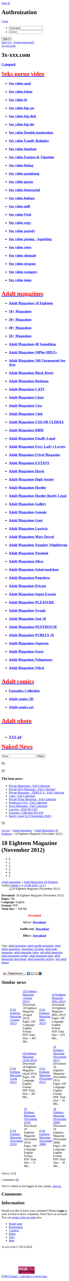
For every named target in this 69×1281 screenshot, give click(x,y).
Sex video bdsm (20, 91)
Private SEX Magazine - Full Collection (32, 789)
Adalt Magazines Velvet (26, 668)
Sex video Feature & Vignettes (31, 157)
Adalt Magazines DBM (26, 430)
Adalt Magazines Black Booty (31, 373)
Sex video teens (20, 280)
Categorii (8, 64)
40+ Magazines (20, 328)
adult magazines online (14, 955)
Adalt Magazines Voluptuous (30, 660)
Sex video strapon (22, 264)
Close (4, 21)
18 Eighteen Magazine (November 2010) (30, 1115)
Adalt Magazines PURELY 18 (31, 635)
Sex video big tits (21, 124)
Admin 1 (15, 885)
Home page (15, 1223)
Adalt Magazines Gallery (27, 504)
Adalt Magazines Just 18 (27, 619)
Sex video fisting (21, 165)
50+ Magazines (20, 336)
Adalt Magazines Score (26, 651)
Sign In (5, 3)
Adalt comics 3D (21, 699)
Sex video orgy (20, 223)
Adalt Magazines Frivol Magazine (34, 455)
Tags (11, 1237)
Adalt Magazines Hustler (27, 487)
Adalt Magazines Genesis (27, 512)
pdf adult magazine (51, 952)
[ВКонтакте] (29, 973)
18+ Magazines (20, 311)
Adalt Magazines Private (27, 586)
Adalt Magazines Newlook (28, 553)
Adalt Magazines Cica (25, 406)
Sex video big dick (22, 116)
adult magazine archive (40, 959)
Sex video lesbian (22, 198)
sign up (56, 1186)
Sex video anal (20, 83)
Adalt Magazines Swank (27, 610)
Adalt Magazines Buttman (29, 381)
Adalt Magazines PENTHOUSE (33, 627)
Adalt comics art (21, 707)
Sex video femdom (22, 149)
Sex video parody (22, 231)
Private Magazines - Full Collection (29, 785)
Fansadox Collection (24, 691)
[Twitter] (32, 973)
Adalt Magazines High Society (31, 479)
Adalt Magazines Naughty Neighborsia (38, 545)
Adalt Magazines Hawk (26, 471)
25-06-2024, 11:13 (35, 885)
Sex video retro (20, 247)
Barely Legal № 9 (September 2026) (30, 816)
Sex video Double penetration (31, 132)
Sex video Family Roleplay (29, 141)
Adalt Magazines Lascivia (28, 528)
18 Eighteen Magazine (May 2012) (59, 998)
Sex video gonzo (21, 182)
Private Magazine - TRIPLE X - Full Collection (36, 792)
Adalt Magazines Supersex (29, 643)
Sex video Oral (20, 214)
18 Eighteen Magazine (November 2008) (59, 1115)
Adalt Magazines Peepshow (29, 578)
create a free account (24, 1217)
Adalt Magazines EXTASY (29, 463)
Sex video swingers (23, 272)
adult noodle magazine (40, 945)
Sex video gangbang (24, 173)
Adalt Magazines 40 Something (32, 344)
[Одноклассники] (36, 973)
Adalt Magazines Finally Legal (32, 438)
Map (11, 1240)
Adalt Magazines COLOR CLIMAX (36, 422)
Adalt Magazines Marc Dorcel (31, 537)
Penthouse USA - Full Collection (28, 802)
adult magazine (17, 945)
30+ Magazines (20, 319)
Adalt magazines (11, 882)
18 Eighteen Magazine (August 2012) (30, 996)
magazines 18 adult (32, 949)
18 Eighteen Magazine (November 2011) (59, 1053)
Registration (16, 1227)
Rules (12, 1233)
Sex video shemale (22, 255)
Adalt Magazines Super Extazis (32, 594)
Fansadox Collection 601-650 (26, 812)
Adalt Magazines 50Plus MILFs (33, 352)
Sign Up (6, 42)
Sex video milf (19, 206)
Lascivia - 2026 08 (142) (23, 809)
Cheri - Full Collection (22, 796)
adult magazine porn (41, 955)
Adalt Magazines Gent (26, 520)
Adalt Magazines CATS (27, 389)
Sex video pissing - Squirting (30, 239)
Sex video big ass (21, 108)
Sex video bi (18, 100)
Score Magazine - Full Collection (28, 806)
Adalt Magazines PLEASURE (31, 602)
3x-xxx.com (8, 45)
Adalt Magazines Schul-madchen (34, 569)
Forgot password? (23, 42)
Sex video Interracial (24, 190)
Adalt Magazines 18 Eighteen (31, 303)
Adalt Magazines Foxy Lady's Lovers (37, 446)
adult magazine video (26, 952)
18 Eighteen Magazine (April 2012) (29, 1057)
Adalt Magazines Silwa (26, 561)
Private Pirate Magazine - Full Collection (32, 799)
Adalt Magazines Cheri (26, 397)
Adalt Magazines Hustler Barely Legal (37, 496)
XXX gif (15, 737)
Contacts (14, 1230)
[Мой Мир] (40, 973)
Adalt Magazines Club (26, 414)
